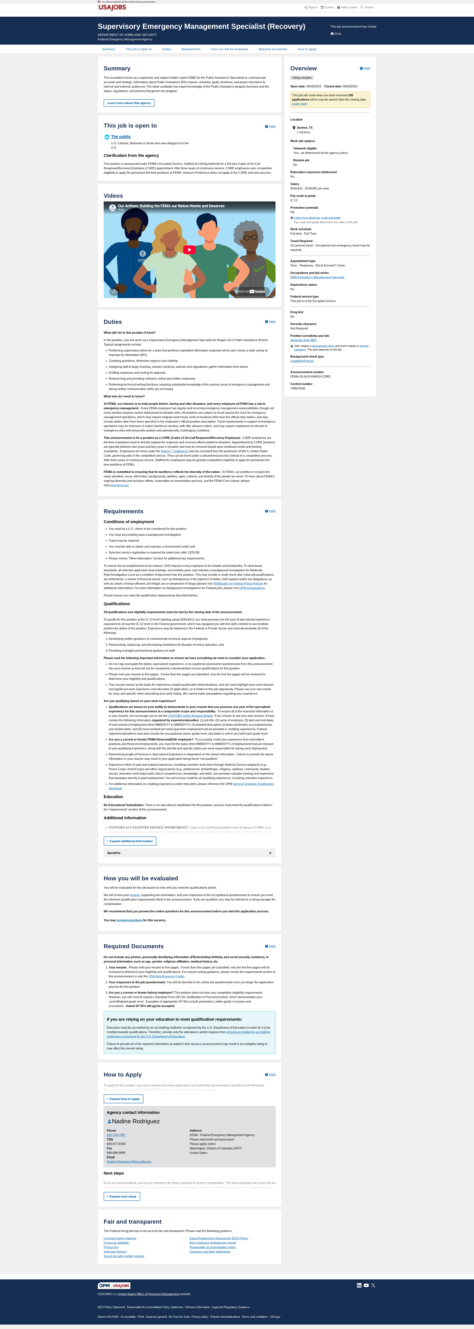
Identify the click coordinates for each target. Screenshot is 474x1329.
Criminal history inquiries (120, 1238)
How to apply (307, 49)
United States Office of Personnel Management (148, 1294)
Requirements (191, 49)
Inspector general (156, 1316)
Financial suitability (116, 1242)
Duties (166, 49)
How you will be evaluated (229, 49)
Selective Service (115, 1251)
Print (338, 34)
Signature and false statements (210, 1251)
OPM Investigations (252, 588)
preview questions (129, 920)
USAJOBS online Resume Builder (190, 715)
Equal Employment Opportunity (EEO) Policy (219, 1238)
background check (323, 345)
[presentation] (330, 130)
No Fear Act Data (179, 1316)
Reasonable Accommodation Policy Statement (155, 1307)
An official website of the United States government (128, 2)
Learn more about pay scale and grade (317, 217)
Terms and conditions (255, 1316)
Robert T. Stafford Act (174, 451)
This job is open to (139, 49)
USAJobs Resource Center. (167, 976)
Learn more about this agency (129, 103)
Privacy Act (111, 1247)
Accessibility (128, 1316)
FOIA (141, 1316)
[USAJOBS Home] (113, 8)
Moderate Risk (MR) (303, 340)
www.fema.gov (118, 485)
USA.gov (275, 1316)
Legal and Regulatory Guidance (231, 1307)
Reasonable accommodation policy (213, 1247)
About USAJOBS (108, 1316)
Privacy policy (199, 1316)
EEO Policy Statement (111, 1307)
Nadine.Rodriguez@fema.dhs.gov (129, 1161)
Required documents (272, 49)
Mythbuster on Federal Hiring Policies (238, 583)
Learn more (299, 103)
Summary (108, 49)
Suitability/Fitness (302, 361)
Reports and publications (225, 1316)
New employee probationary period (213, 1242)
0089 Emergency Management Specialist (317, 277)
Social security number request (124, 1256)
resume (135, 895)
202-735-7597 (116, 1135)
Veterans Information (197, 1307)
